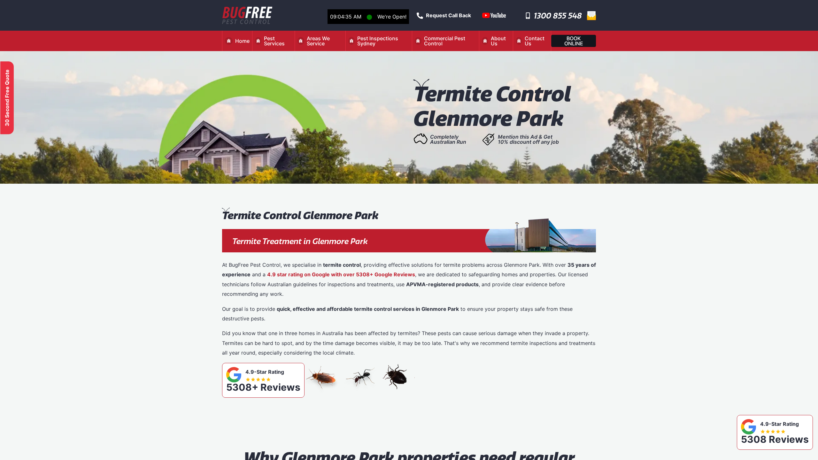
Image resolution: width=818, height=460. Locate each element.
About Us (498, 41)
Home (242, 41)
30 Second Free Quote (7, 97)
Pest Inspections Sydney (377, 41)
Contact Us (534, 41)
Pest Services (274, 41)
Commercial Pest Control (444, 41)
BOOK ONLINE (573, 41)
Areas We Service (318, 41)
